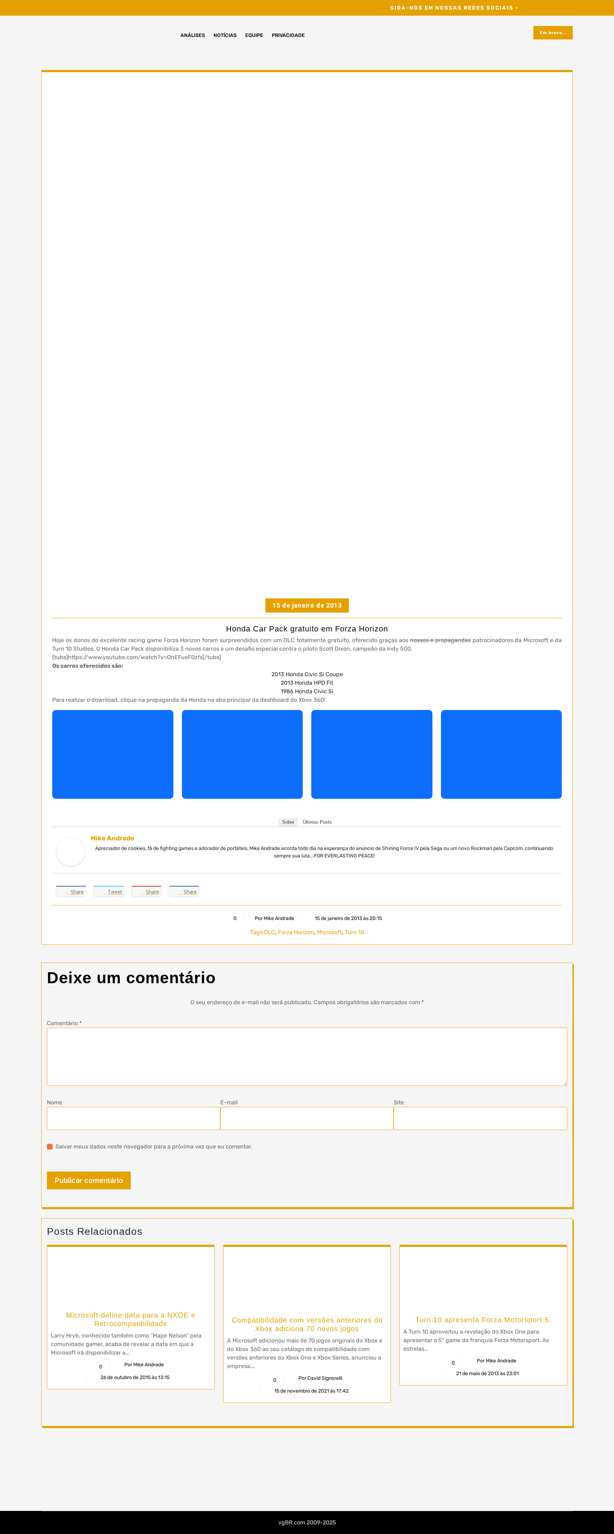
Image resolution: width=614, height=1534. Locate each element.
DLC (269, 932)
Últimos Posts (317, 822)
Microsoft (329, 932)
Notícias (225, 35)
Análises (193, 35)
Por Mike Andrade (274, 918)
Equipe (254, 35)
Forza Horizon (296, 932)
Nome (54, 1102)
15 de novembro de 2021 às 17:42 (311, 1391)
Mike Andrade (112, 838)
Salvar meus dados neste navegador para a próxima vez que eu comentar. (153, 1146)
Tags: (257, 932)
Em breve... (553, 32)
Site (399, 1102)
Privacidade (288, 35)
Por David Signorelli (320, 1378)
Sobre (288, 822)
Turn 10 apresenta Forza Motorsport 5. (483, 1320)
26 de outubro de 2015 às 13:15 (134, 1377)
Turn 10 (354, 932)
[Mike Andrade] (70, 851)
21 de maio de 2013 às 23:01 (487, 1374)
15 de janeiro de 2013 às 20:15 (348, 918)
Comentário (64, 1023)
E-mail (229, 1102)
